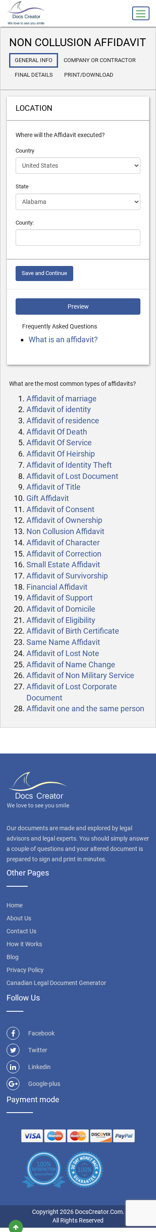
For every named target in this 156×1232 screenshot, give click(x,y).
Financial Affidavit (57, 586)
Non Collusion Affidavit (65, 531)
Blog (12, 957)
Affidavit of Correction (63, 553)
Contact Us (21, 931)
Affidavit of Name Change (70, 664)
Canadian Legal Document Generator (56, 982)
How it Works (24, 944)
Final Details (34, 75)
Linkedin (39, 1066)
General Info (33, 60)
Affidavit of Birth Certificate (72, 630)
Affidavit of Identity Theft (69, 464)
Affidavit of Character (63, 542)
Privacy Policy (25, 969)
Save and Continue (44, 273)
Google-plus (44, 1083)
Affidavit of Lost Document (72, 476)
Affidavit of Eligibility (60, 620)
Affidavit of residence (62, 420)
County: (25, 222)
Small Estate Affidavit (63, 564)
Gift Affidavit (47, 498)
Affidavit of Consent (60, 509)
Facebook (41, 1033)
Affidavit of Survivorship (67, 575)
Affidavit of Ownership (64, 520)
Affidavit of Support (59, 597)
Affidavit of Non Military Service (80, 675)
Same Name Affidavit (63, 642)
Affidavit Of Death (56, 431)
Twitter (37, 1050)
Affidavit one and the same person (85, 708)
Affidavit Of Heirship (60, 453)
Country (25, 150)
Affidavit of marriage (61, 398)
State (22, 186)
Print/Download (89, 75)
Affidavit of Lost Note (62, 653)
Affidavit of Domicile (60, 608)
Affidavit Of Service (59, 442)
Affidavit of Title (53, 486)
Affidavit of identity (58, 409)
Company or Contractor (100, 60)
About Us (18, 918)
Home (14, 905)
